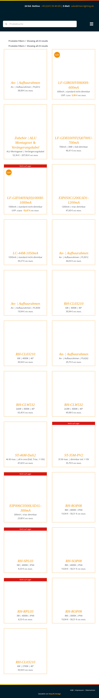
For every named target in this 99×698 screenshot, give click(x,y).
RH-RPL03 (25, 611)
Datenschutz (90, 690)
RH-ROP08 (73, 506)
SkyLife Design (55, 694)
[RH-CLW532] (25, 373)
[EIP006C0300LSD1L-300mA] (25, 474)
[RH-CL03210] (73, 272)
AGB (71, 690)
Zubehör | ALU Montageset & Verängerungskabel (25, 142)
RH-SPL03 (25, 561)
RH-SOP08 (74, 561)
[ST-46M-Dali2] (25, 423)
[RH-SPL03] (25, 529)
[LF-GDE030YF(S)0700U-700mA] (73, 106)
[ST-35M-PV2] (73, 423)
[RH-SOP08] (73, 529)
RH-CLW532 (25, 405)
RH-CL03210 (73, 304)
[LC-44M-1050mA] (25, 221)
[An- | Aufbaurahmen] (25, 51)
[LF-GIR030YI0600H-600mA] (73, 51)
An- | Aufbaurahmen (25, 83)
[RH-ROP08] (73, 474)
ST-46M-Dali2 (25, 455)
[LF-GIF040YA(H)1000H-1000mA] (25, 166)
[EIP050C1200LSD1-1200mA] (73, 166)
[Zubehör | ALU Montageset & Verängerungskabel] (25, 106)
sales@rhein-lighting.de (82, 6)
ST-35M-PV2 (73, 455)
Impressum (79, 690)
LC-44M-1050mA (25, 253)
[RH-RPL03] (25, 579)
